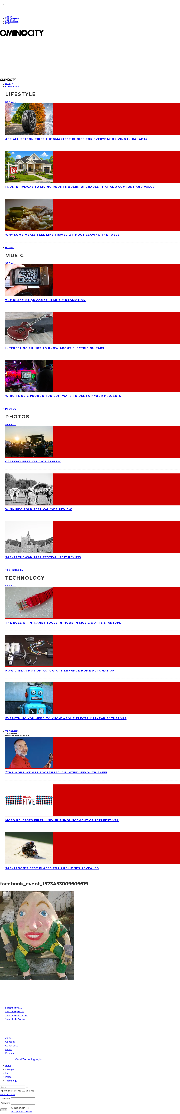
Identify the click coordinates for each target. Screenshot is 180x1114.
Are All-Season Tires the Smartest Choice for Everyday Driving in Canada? (76, 139)
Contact (10, 1041)
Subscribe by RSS (13, 1007)
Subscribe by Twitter (15, 1019)
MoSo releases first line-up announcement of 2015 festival (62, 820)
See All (10, 102)
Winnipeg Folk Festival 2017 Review (38, 509)
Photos (11, 409)
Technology (14, 570)
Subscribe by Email (14, 1011)
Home (8, 1065)
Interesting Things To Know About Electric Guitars (54, 348)
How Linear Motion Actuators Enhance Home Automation (60, 670)
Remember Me (21, 1107)
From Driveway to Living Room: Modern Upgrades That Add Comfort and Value (80, 186)
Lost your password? (21, 1111)
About (9, 1038)
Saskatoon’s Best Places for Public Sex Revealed (52, 868)
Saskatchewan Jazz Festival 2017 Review (43, 557)
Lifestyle (12, 86)
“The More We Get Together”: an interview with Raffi (56, 772)
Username (5, 1098)
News (8, 23)
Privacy (9, 1053)
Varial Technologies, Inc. (29, 1059)
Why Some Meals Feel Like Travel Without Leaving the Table (62, 234)
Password (5, 1102)
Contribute (11, 22)
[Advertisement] (79, 57)
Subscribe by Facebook (16, 1015)
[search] (27, 1087)
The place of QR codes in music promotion (45, 300)
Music (9, 247)
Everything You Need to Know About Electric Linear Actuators (66, 718)
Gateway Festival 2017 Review (33, 461)
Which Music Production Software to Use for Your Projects (63, 395)
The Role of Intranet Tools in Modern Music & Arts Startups (63, 622)
